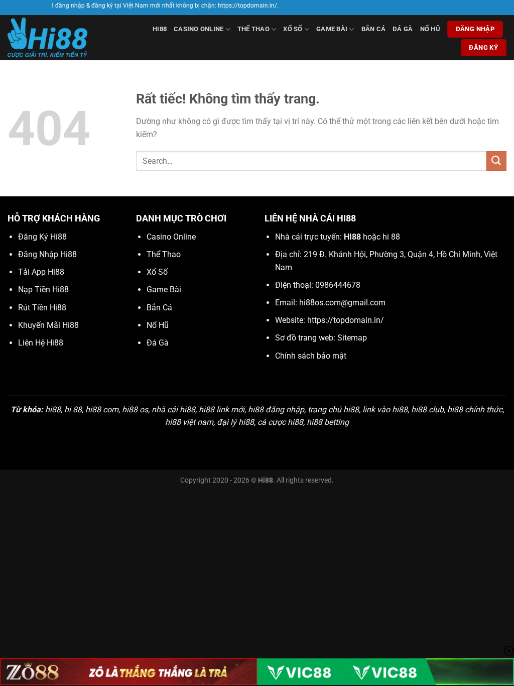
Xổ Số (292, 29)
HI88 (160, 29)
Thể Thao (253, 29)
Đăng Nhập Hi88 (47, 254)
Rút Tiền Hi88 (42, 307)
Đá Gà (403, 29)
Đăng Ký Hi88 (42, 237)
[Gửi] (496, 161)
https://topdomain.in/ (345, 320)
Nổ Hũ (430, 29)
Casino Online (198, 29)
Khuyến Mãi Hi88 (48, 325)
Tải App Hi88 (41, 272)
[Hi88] (56, 37)
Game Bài (331, 29)
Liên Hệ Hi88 (40, 343)
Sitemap (352, 337)
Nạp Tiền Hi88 (43, 289)
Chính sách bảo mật (310, 356)
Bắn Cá (373, 29)
